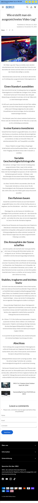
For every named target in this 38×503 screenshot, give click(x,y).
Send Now (7, 432)
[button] (35, 7)
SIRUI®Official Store (10, 496)
